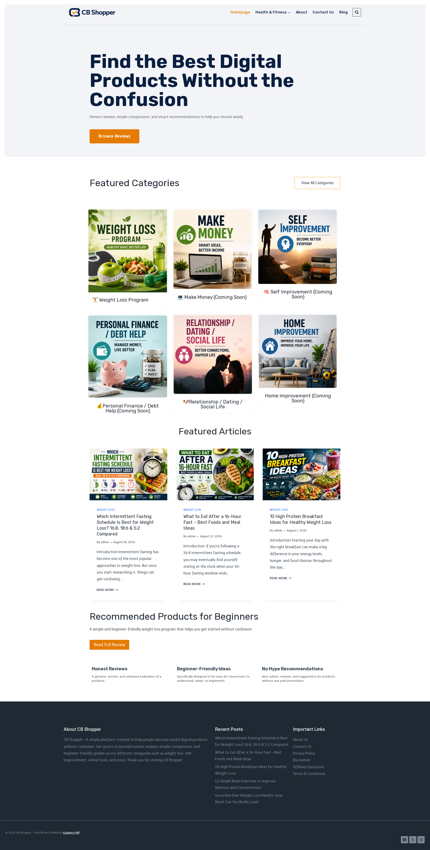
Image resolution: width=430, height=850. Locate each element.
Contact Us (323, 12)
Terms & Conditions (309, 774)
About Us (300, 740)
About (301, 12)
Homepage (240, 12)
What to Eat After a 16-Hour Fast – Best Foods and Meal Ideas (212, 522)
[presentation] (128, 474)
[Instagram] (421, 839)
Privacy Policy (304, 753)
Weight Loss (105, 509)
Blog (343, 12)
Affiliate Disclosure (308, 767)
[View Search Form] (357, 12)
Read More (107, 589)
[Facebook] (404, 839)
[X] (412, 839)
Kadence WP (71, 832)
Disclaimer (301, 760)
